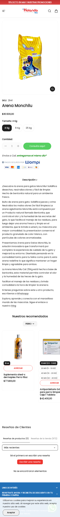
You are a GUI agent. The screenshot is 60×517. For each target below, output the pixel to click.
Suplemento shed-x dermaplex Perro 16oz (15, 376)
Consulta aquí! (37, 146)
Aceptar (11, 512)
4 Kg (6, 127)
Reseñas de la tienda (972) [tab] (44, 438)
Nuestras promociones (39, 2)
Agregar (18, 368)
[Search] (49, 11)
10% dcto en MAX (17, 2)
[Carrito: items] (56, 11)
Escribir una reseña (30, 461)
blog (13, 305)
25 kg (29, 127)
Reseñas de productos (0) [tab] (16, 438)
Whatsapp (23, 293)
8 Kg (17, 127)
